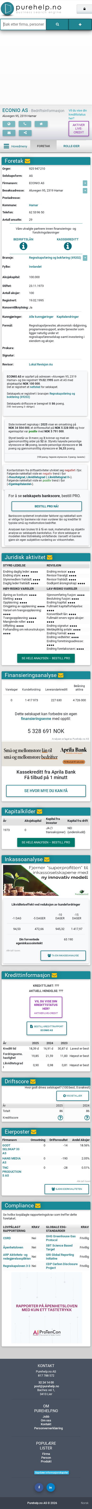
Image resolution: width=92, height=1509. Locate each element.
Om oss (46, 1420)
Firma (46, 1454)
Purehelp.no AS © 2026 (42, 1503)
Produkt (46, 1461)
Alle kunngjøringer (41, 316)
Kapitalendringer (68, 316)
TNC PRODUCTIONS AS (11, 1171)
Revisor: (8, 364)
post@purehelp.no (46, 1386)
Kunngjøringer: (12, 316)
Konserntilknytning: (15, 307)
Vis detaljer (74, 1095)
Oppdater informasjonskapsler (51, 1472)
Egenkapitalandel (20, 484)
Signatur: (8, 355)
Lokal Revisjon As (41, 364)
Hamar (33, 205)
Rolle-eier (71, 146)
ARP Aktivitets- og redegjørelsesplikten (17, 1256)
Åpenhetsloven (13, 1247)
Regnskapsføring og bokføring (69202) (55, 257)
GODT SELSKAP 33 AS (10, 1149)
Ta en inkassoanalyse (65, 955)
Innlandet (35, 266)
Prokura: (8, 348)
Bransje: (8, 257)
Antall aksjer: (11, 293)
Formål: (7, 325)
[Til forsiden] (19, 9)
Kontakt (46, 1424)
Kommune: (9, 205)
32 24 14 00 (46, 1382)
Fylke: (6, 266)
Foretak (43, 146)
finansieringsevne (36, 718)
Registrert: (9, 300)
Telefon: (7, 212)
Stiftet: (7, 286)
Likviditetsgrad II (58, 477)
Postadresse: (11, 198)
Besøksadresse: (13, 190)
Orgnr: (6, 168)
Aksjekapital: (11, 277)
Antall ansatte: (12, 219)
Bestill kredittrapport (48, 1028)
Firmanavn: (10, 183)
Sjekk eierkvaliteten (69, 1189)
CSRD (7, 1238)
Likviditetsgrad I (36, 477)
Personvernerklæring (48, 1428)
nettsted (35, 387)
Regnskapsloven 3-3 (16, 1266)
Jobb (46, 1416)
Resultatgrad (17, 477)
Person (46, 1457)
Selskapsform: (12, 176)
